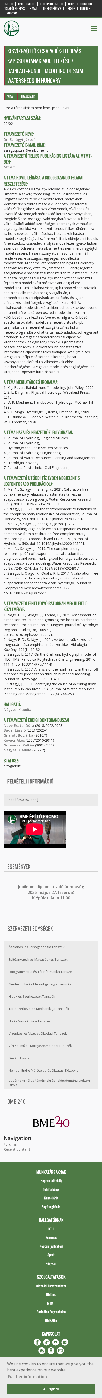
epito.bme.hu (26, 4)
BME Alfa (51, 1320)
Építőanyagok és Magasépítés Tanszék (38, 959)
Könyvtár (51, 1263)
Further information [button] (27, 1376)
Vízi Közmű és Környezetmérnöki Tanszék (40, 1046)
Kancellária (51, 1197)
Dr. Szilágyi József (19, 139)
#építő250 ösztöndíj (23, 799)
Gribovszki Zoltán (19, 745)
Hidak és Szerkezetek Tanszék (32, 996)
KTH (51, 1228)
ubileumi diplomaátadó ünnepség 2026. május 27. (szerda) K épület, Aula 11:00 (51, 892)
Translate (28, 96)
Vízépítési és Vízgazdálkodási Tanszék (38, 1033)
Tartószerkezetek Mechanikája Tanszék (39, 1009)
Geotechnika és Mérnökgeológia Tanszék (40, 984)
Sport (51, 1254)
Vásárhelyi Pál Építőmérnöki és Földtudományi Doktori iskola (49, 1082)
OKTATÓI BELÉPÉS (14, 8)
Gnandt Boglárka (18, 735)
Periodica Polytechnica (51, 1311)
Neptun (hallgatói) (51, 1246)
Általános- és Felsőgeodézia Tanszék (37, 947)
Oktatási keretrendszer (51, 1285)
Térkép (70, 8)
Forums (10, 1144)
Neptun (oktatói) (51, 1180)
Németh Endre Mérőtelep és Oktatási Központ (43, 1070)
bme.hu (8, 4)
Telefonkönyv (52, 8)
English (85, 8)
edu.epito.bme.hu (51, 4)
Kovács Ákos (14, 740)
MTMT (9, 167)
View (10, 96)
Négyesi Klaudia (17, 709)
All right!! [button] (51, 1389)
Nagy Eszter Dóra (19, 725)
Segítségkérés (51, 1206)
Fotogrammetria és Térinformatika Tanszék (41, 971)
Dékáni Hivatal (19, 1058)
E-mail (34, 8)
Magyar (12, 13)
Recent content (17, 1149)
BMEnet (51, 1294)
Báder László (15, 730)
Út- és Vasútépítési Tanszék (30, 1021)
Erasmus (51, 1237)
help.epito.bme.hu (80, 4)
